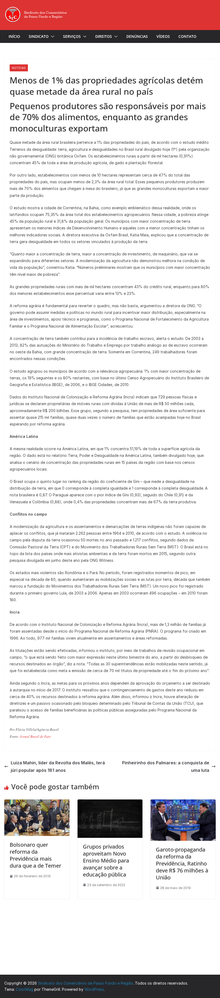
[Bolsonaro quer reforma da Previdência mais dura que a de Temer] (36, 802)
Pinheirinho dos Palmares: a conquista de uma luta (165, 766)
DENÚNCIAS (137, 36)
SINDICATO (39, 36)
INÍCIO (14, 36)
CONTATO (187, 36)
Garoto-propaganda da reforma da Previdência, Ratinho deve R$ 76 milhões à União (182, 863)
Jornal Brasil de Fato (35, 736)
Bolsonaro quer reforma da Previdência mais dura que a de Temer (35, 855)
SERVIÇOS (72, 36)
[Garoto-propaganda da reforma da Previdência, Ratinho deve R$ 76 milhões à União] (183, 802)
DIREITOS (103, 36)
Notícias (19, 67)
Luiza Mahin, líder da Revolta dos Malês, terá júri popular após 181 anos (58, 766)
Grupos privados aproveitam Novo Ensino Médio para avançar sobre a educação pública (106, 860)
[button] (51, 36)
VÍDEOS (163, 36)
